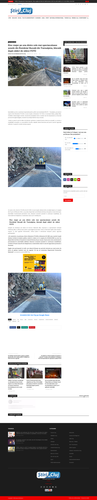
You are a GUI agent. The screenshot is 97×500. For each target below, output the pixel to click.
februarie (14, 321)
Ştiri (9, 18)
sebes (10, 321)
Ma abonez (68, 200)
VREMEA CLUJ (75, 18)
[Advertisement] (63, 11)
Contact (20, 4)
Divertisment (82, 18)
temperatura (41, 319)
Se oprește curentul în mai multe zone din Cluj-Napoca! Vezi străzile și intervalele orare (31, 440)
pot (18, 321)
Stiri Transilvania (12, 41)
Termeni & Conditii (85, 498)
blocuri (21, 319)
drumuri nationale (49, 319)
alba (25, 319)
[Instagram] (78, 4)
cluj (18, 319)
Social (19, 18)
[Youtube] (85, 4)
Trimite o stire (26, 4)
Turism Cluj (67, 18)
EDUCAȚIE (14, 18)
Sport (47, 18)
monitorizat (30, 319)
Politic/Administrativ (28, 18)
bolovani (56, 319)
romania (14, 319)
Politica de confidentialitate (74, 498)
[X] (80, 4)
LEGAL (43, 18)
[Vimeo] (83, 4)
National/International (57, 18)
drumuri (35, 319)
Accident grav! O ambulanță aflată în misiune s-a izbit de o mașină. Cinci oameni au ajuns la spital (80, 104)
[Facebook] (76, 4)
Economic (38, 18)
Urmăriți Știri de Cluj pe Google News (34, 315)
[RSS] (87, 4)
